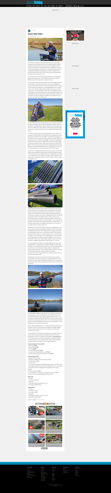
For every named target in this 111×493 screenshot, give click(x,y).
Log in (29, 399)
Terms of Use (77, 475)
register (34, 399)
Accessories (29, 468)
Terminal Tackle (29, 477)
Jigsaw (53, 478)
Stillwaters (42, 468)
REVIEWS (29, 5)
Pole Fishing (43, 480)
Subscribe (64, 468)
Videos (51, 404)
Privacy (76, 474)
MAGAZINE (53, 5)
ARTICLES (37, 5)
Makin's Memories (44, 472)
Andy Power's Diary (44, 473)
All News (53, 468)
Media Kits (77, 473)
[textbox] (75, 131)
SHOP (42, 5)
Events (53, 471)
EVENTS (49, 5)
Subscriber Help (65, 472)
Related (38, 404)
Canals (42, 471)
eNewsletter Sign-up (78, 468)
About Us (76, 471)
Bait (28, 469)
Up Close (33, 30)
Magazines (54, 479)
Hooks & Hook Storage (30, 471)
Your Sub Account (66, 470)
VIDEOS (45, 5)
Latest (45, 404)
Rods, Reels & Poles (30, 474)
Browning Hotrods (44, 476)
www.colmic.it (56, 336)
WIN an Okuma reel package (34, 416)
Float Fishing (43, 479)
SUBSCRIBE (60, 5)
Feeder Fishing (43, 478)
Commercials (43, 469)
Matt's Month (43, 477)
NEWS (34, 5)
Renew (64, 469)
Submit (75, 133)
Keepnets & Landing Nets (31, 472)
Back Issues (65, 471)
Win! (76, 469)
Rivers (42, 470)
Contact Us (77, 470)
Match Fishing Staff (32, 36)
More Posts (44, 448)
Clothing (28, 470)
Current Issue (54, 469)
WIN (56, 5)
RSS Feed (76, 472)
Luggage (28, 473)
